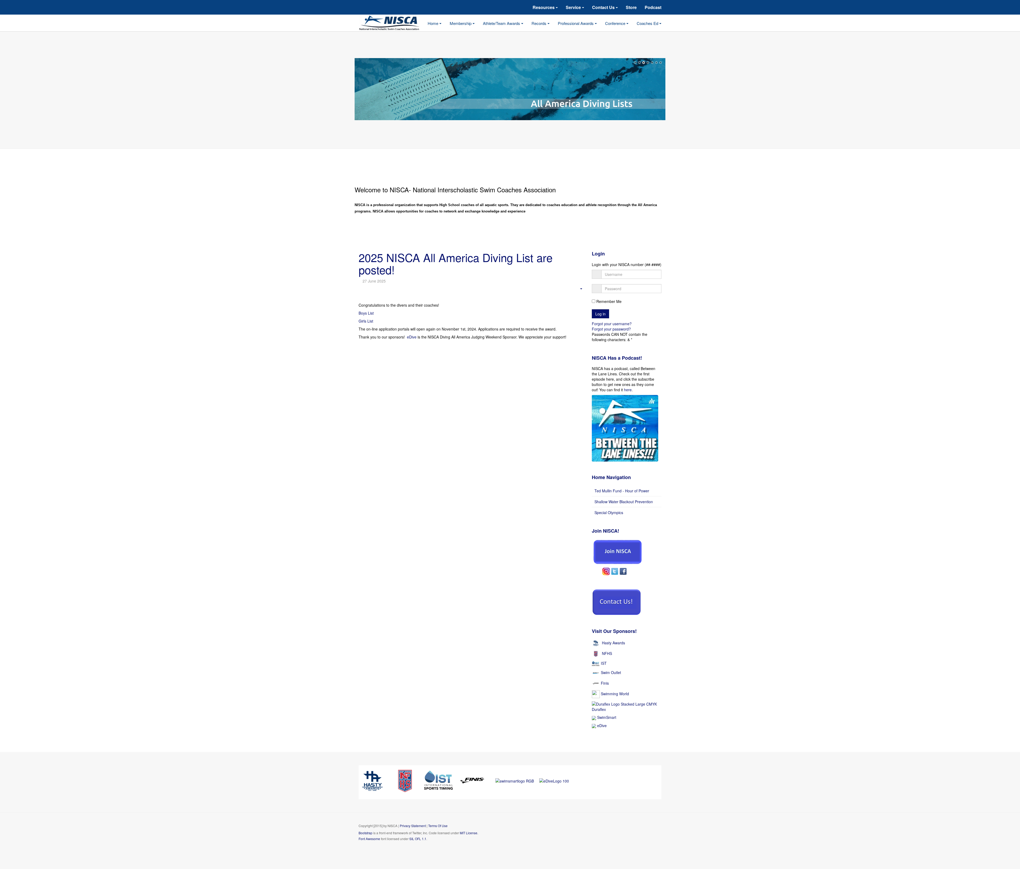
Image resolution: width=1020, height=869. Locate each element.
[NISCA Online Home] (393, 23)
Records (539, 23)
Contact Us (604, 7)
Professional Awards (576, 23)
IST (604, 663)
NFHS (607, 653)
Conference (615, 23)
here (628, 389)
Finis (605, 683)
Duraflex (599, 709)
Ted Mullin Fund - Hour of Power (621, 490)
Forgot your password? (611, 329)
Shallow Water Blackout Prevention (623, 501)
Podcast (653, 7)
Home (433, 23)
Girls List (366, 321)
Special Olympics (608, 512)
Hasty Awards (613, 642)
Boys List (366, 313)
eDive (411, 337)
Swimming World (615, 693)
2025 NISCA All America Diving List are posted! (455, 263)
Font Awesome (369, 838)
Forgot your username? (612, 323)
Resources (544, 7)
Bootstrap (365, 833)
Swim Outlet (611, 672)
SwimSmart (606, 717)
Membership (461, 23)
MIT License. (469, 833)
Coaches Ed (648, 23)
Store (631, 7)
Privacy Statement (413, 825)
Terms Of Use (438, 825)
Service (574, 7)
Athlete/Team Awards (502, 23)
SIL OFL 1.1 (417, 838)
